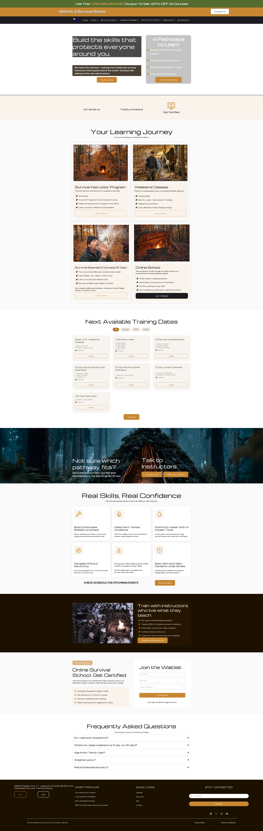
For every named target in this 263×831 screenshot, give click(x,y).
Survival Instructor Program (85, 792)
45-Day (146, 329)
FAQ (137, 801)
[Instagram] (221, 813)
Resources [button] (168, 20)
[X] (216, 813)
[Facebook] (211, 813)
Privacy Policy (200, 823)
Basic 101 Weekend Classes (85, 801)
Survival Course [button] (108, 20)
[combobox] (162, 687)
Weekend (125, 329)
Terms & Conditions (228, 823)
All (116, 329)
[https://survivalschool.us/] (76, 20)
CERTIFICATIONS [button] (150, 20)
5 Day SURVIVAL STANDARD (85, 797)
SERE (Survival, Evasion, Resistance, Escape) (91, 805)
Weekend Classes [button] (128, 20)
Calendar (139, 792)
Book (91, 356)
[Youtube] (227, 813)
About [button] (93, 20)
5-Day (136, 329)
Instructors (140, 797)
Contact (139, 805)
